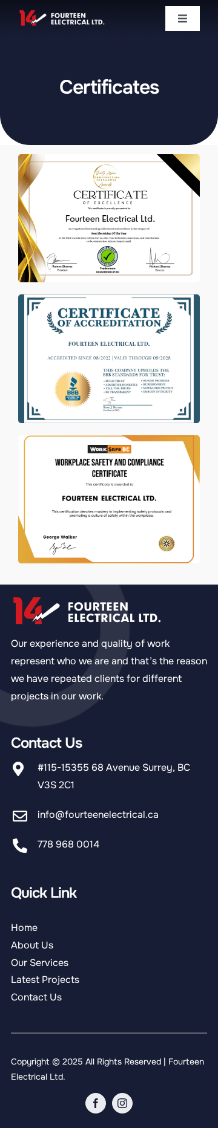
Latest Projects (45, 979)
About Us (32, 945)
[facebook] (95, 1103)
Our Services (39, 962)
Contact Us (36, 997)
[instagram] (122, 1103)
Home (24, 927)
